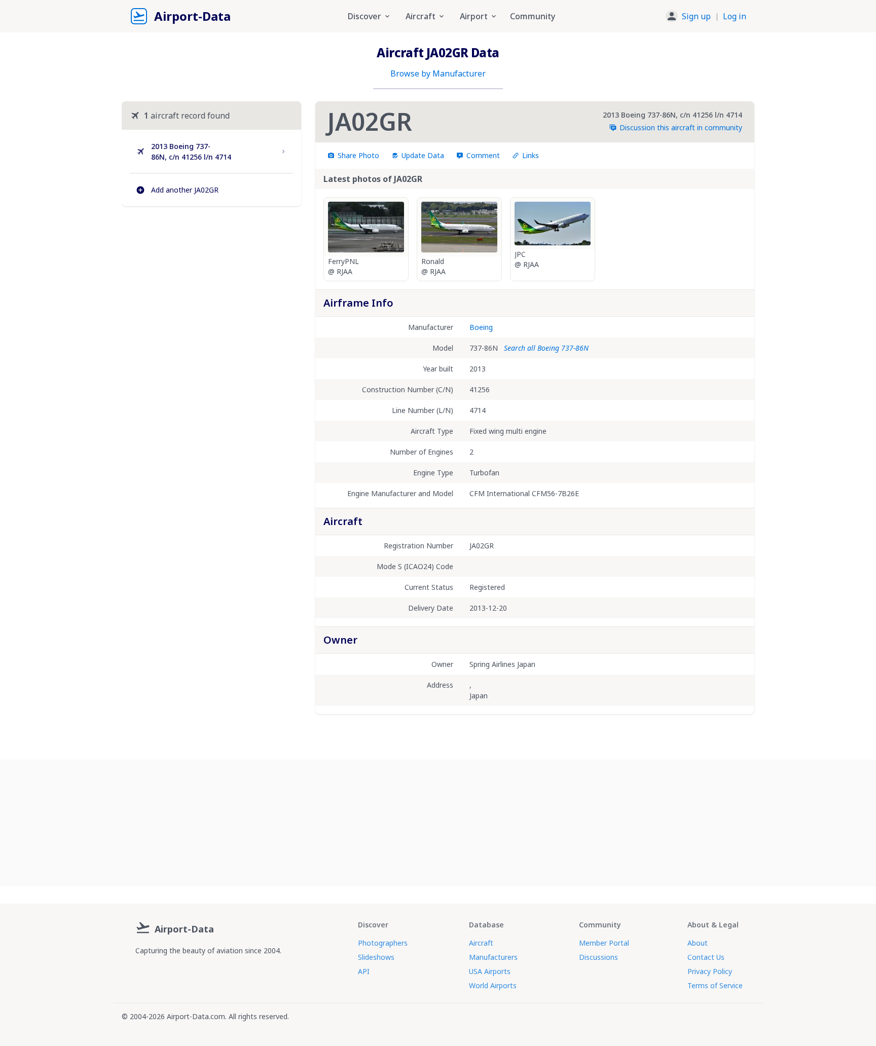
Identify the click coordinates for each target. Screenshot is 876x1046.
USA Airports (489, 971)
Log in (734, 16)
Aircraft (481, 943)
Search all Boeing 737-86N (546, 348)
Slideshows (376, 957)
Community (532, 16)
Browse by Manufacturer (438, 73)
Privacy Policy (709, 971)
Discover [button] (364, 16)
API (364, 971)
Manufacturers (493, 957)
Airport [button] (474, 16)
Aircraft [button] (420, 16)
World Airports (493, 985)
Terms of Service (715, 985)
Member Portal (604, 943)
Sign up (696, 16)
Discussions (598, 957)
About (697, 943)
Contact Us (705, 957)
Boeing (481, 327)
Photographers (383, 943)
